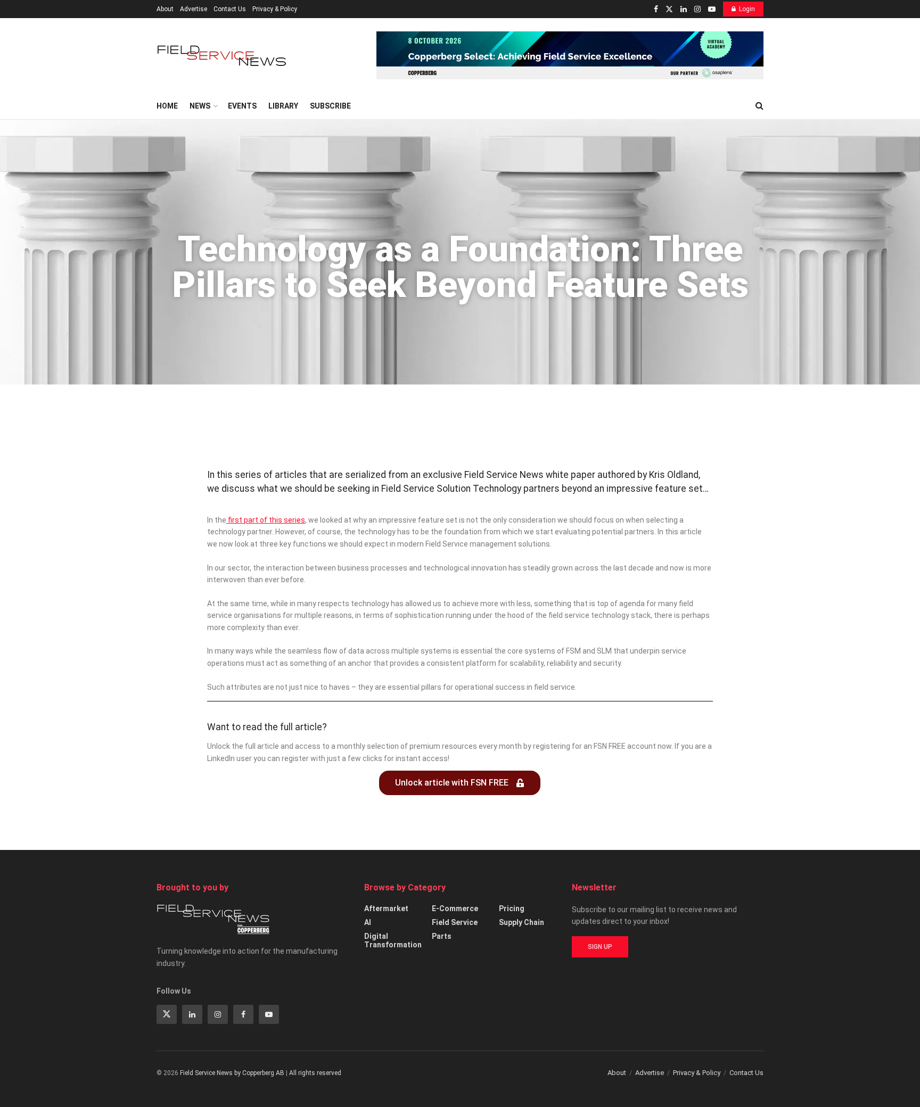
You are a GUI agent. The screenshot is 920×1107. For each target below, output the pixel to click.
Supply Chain (521, 922)
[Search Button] (759, 106)
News (200, 106)
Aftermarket (386, 908)
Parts (441, 936)
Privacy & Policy (274, 9)
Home (167, 106)
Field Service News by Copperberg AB (232, 1073)
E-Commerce (455, 908)
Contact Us (229, 9)
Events (242, 106)
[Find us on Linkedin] (192, 1014)
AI (367, 922)
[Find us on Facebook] (656, 9)
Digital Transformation (393, 940)
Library (283, 106)
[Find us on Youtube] (712, 9)
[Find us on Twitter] (669, 9)
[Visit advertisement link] (569, 55)
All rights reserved (315, 1073)
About (165, 9)
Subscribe (330, 106)
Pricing (511, 908)
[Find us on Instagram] (697, 9)
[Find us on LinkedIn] (683, 9)
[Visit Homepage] (223, 55)
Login (747, 9)
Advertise (193, 9)
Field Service (455, 922)
